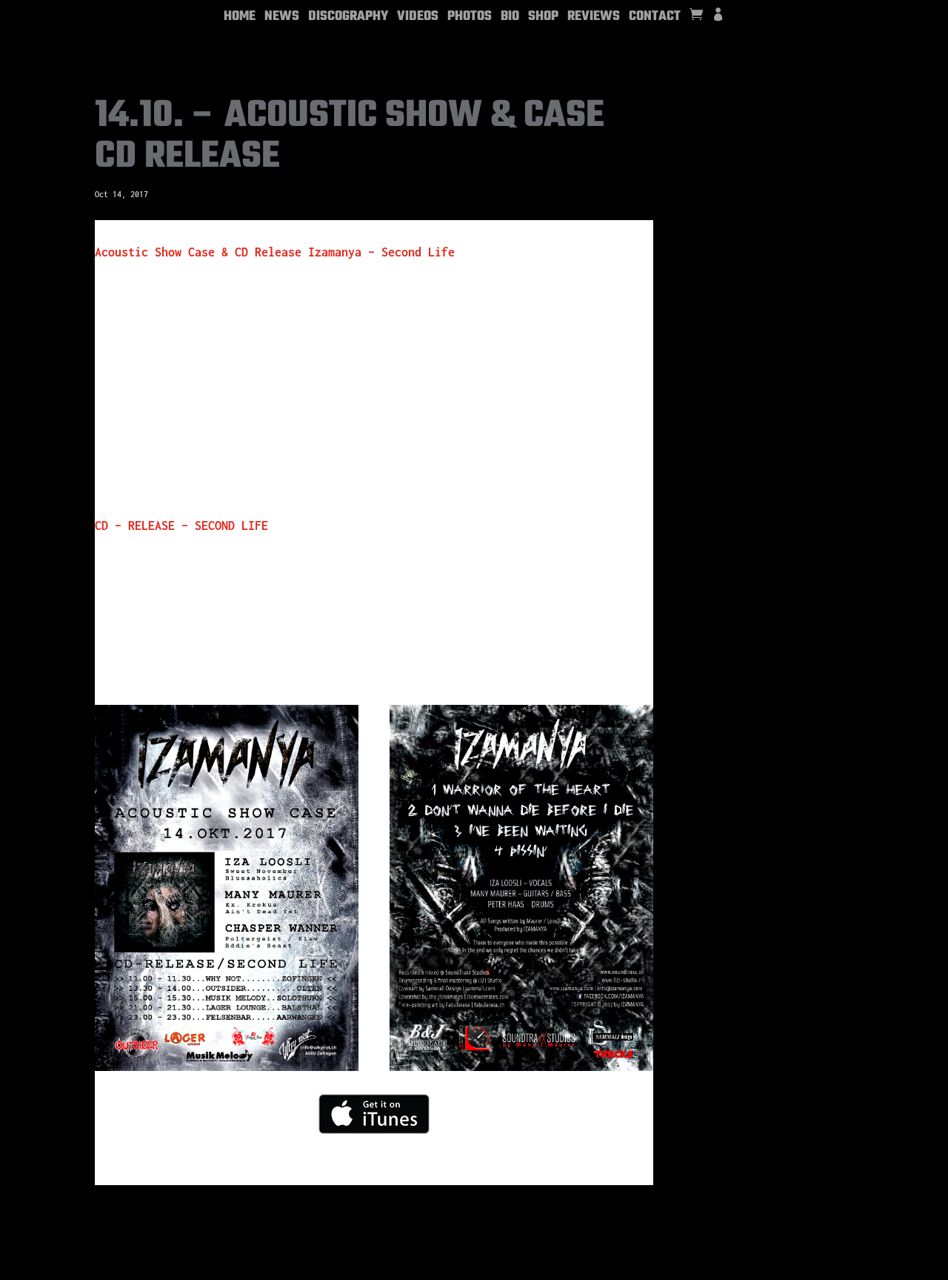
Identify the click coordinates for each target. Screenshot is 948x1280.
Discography (348, 16)
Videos (417, 16)
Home (240, 16)
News (280, 16)
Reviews (595, 16)
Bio (510, 16)
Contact (655, 16)
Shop (543, 16)
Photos (469, 16)
